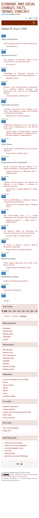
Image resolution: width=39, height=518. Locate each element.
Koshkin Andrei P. (31, 220)
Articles (5, 391)
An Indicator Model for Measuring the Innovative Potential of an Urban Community (21, 232)
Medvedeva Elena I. (30, 171)
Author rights (7, 415)
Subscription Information (12, 290)
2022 (23, 311)
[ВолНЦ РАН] (17, 464)
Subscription (7, 337)
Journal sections (8, 385)
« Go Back (6, 301)
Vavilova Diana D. (11, 189)
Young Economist (10, 453)
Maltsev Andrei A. (11, 116)
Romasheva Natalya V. (13, 135)
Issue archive (8, 306)
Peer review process (9, 355)
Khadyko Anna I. (25, 96)
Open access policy (9, 366)
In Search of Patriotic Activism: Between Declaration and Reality (21, 246)
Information (7, 328)
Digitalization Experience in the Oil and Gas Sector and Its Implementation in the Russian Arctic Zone (21, 127)
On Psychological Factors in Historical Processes (20, 43)
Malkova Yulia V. (23, 153)
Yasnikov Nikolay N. (26, 236)
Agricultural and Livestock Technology (16, 456)
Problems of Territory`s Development (16, 445)
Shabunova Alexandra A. (14, 171)
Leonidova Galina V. (24, 204)
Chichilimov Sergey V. (23, 116)
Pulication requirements (10, 407)
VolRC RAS (4, 14)
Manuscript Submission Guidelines (16, 281)
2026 (5, 311)
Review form (7, 431)
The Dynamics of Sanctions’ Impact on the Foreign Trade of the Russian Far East (21, 60)
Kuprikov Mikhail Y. (18, 133)
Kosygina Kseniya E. (12, 249)
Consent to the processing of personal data (17, 412)
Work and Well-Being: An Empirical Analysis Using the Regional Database (21, 201)
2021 (27, 311)
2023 (18, 311)
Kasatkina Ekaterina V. (25, 189)
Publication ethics (8, 358)
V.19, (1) (7, 316)
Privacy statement (9, 418)
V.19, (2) (15, 316)
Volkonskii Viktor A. (11, 46)
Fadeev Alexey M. (26, 135)
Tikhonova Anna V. (11, 153)
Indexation (6, 361)
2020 (32, 311)
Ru (34, 18)
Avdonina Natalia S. (12, 131)
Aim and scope (7, 350)
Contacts (6, 339)
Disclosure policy (8, 369)
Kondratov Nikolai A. (25, 131)
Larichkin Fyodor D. (31, 133)
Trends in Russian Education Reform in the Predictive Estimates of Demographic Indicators (21, 167)
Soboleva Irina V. (11, 204)
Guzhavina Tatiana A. (12, 236)
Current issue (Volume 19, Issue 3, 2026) (15, 380)
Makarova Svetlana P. (25, 249)
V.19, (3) (23, 316)
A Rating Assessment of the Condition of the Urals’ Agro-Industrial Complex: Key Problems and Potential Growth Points (21, 111)
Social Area (8, 451)
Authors (5, 388)
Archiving (6, 364)
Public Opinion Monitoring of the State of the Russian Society (21, 264)
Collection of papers (9, 396)
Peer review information (11, 428)
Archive (5, 382)
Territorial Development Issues (14, 448)
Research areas (8, 353)
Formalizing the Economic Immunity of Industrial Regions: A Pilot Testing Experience (21, 74)
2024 (14, 311)
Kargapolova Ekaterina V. (14, 220)
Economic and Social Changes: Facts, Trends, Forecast (18, 8)
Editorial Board (7, 331)
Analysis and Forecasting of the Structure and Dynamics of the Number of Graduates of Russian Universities (21, 184)
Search (5, 393)
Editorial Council (8, 334)
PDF (3, 36)
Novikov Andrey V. (11, 222)
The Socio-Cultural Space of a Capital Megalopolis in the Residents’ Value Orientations (21, 216)
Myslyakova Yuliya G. (12, 78)
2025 (10, 311)
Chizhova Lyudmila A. (12, 96)
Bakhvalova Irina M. (25, 267)
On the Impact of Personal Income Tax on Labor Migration (21, 149)
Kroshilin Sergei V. (11, 173)
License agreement (9, 409)
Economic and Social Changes (13, 443)
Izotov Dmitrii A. (11, 64)
